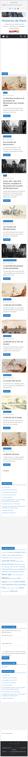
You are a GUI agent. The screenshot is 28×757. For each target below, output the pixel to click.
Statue (13, 588)
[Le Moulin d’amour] (14, 439)
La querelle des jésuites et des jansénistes (13, 267)
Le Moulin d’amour (11, 454)
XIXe (12, 591)
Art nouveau (8, 555)
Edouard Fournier (8, 564)
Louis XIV (16, 569)
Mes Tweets (5, 666)
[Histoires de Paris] (3, 36)
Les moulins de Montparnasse (9, 228)
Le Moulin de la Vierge (12, 417)
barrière (4, 557)
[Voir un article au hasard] (24, 36)
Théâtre (21, 588)
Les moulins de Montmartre (9, 143)
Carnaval (14, 557)
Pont (4, 587)
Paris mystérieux (8, 584)
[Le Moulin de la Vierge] (14, 402)
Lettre (5, 175)
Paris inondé (20, 581)
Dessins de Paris (19, 561)
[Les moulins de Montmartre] (14, 127)
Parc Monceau (13, 578)
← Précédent (5, 471)
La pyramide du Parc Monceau (9, 489)
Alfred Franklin (5, 552)
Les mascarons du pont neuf (9, 494)
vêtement (8, 591)
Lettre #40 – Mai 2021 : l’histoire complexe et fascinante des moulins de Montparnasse (13, 184)
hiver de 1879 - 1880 (16, 566)
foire (3, 566)
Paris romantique (20, 584)
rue (6, 588)
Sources (5, 92)
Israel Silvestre (9, 569)
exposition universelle (19, 564)
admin (12, 95)
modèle (11, 571)
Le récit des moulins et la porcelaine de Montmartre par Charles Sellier (13, 102)
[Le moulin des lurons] (14, 366)
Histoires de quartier (8, 221)
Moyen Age (6, 574)
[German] (15, 31)
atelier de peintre (16, 555)
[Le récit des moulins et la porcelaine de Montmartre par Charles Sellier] (14, 83)
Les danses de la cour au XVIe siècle (11, 503)
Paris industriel (11, 582)
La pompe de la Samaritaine (9, 512)
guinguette (8, 566)
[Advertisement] (14, 57)
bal (22, 555)
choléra (18, 557)
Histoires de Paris (14, 20)
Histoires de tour (7, 136)
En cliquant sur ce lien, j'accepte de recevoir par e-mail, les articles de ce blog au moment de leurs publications (14, 653)
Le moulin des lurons (12, 380)
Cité (21, 557)
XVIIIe (16, 591)
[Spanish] (18, 31)
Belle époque (9, 557)
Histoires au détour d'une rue (10, 260)
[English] (12, 31)
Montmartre (16, 571)
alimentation (11, 552)
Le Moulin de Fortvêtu (12, 305)
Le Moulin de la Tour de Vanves (13, 342)
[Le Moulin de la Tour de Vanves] (14, 327)
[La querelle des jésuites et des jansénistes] (14, 251)
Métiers (5, 577)
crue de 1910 (8, 560)
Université (4, 591)
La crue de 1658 (6, 487)
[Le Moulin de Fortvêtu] (14, 290)
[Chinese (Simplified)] (10, 31)
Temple (16, 588)
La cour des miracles (7, 497)
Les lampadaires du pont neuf (9, 492)
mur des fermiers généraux (17, 574)
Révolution (10, 588)
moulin (22, 571)
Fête (5, 566)
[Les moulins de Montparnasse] (14, 212)
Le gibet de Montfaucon (8, 510)
